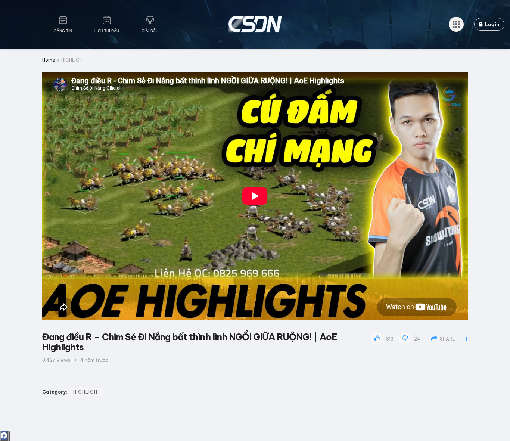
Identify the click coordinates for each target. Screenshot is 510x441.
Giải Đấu (150, 31)
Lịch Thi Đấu (106, 31)
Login (491, 24)
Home (48, 60)
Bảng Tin (63, 31)
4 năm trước (94, 360)
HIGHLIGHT (73, 60)
